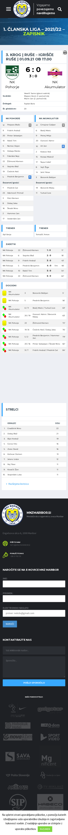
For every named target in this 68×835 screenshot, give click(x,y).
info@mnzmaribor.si (20, 545)
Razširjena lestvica (19, 483)
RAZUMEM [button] (45, 829)
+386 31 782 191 (15, 556)
